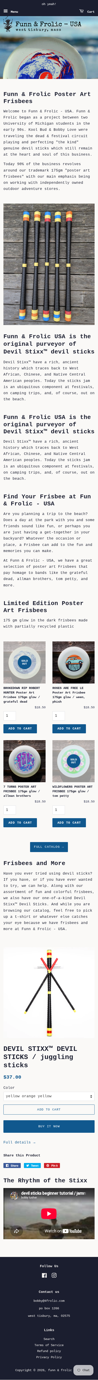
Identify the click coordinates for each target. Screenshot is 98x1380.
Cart (90, 12)
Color (9, 1088)
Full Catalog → (49, 847)
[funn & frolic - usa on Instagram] (54, 1276)
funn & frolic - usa (65, 1370)
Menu (13, 12)
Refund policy (49, 1351)
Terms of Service (49, 1345)
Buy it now (49, 1126)
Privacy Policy (49, 1357)
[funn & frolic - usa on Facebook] (44, 1276)
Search (49, 1339)
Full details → (19, 1142)
